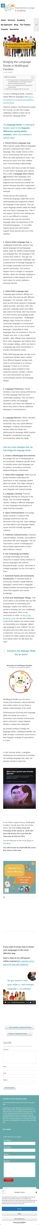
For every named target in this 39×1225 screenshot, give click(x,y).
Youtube (4, 29)
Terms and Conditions (19, 1222)
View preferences (19, 1219)
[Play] (5, 1002)
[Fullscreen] (33, 1002)
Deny (19, 1214)
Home (3, 20)
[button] (36, 1192)
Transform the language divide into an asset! (17, 89)
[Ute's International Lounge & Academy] (19, 7)
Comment (6, 1049)
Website (5, 1080)
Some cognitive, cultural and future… (19, 1027)
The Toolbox (25, 25)
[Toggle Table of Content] (32, 77)
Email (4, 1073)
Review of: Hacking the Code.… (19, 1033)
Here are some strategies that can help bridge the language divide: (20, 86)
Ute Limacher (9, 72)
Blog (16, 25)
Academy (21, 20)
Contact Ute (8, 1180)
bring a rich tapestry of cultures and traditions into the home (18, 100)
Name (4, 1066)
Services (11, 20)
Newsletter (14, 29)
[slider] (18, 1002)
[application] (19, 987)
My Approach (6, 25)
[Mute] (30, 1002)
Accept (19, 1209)
